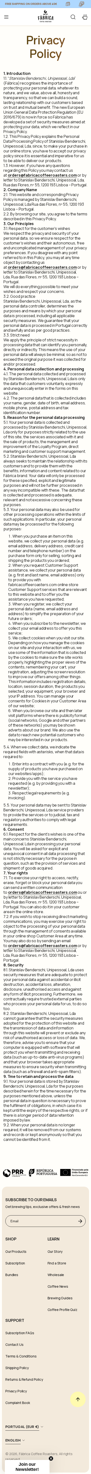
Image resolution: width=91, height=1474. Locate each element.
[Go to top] (78, 1399)
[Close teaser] (51, 1458)
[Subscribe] (80, 1221)
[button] (73, 17)
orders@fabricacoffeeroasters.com (42, 175)
